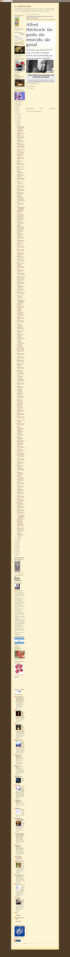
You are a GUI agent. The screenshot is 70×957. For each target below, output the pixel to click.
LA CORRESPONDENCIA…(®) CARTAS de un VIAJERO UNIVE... (20, 208)
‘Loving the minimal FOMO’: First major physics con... (20, 490)
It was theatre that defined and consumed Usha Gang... (20, 380)
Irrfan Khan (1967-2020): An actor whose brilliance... (20, 264)
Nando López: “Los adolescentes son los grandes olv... (20, 534)
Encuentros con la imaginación (19, 801)
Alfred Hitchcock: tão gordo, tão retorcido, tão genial (41, 76)
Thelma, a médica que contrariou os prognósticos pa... (19, 296)
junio (17, 122)
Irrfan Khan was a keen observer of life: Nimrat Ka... (20, 175)
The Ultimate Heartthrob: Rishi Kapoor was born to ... (20, 200)
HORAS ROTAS (18, 710)
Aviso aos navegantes (19, 875)
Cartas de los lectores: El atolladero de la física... (20, 348)
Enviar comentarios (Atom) (36, 111)
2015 (17, 546)
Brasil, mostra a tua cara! (20, 874)
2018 (17, 542)
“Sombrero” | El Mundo (20, 135)
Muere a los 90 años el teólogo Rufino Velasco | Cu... (20, 459)
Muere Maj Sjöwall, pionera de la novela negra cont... (20, 257)
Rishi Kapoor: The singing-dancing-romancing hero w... (20, 197)
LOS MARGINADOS (19, 696)
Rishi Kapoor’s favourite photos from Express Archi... (20, 190)
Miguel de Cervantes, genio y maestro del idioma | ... (20, 141)
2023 (17, 109)
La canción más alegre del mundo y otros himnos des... (20, 293)
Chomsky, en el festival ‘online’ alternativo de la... (20, 250)
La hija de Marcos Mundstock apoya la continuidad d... (20, 473)
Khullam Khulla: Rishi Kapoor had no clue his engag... (20, 193)
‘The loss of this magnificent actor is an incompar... (20, 172)
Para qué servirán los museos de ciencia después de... (19, 404)
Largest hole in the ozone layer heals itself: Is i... (20, 510)
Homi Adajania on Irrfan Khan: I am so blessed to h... (20, 260)
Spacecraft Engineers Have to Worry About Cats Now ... (20, 503)
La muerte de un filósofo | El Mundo (20, 150)
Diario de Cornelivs (19, 724)
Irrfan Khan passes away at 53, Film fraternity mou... (20, 267)
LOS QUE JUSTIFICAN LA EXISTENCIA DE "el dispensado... (20, 127)
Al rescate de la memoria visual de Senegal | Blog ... (20, 411)
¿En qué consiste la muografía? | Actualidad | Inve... (19, 325)
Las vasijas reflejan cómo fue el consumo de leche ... (20, 397)
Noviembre (17, 768)
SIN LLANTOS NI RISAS (22, 822)
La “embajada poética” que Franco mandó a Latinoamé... (20, 223)
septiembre (18, 118)
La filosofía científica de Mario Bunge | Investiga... (20, 364)
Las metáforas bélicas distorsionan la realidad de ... (20, 357)
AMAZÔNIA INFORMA (20, 833)
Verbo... (17, 912)
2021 (17, 112)
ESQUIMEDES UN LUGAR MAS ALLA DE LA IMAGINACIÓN (20, 819)
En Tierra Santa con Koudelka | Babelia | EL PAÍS (20, 443)
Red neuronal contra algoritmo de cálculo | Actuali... (20, 314)
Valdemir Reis (18, 808)
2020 (17, 113)
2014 (17, 547)
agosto (18, 120)
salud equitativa (19, 590)
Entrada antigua (53, 108)
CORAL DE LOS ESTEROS (19, 846)
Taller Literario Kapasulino (18, 898)
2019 (17, 540)
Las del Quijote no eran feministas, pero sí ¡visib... (20, 138)
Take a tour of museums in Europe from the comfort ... (20, 279)
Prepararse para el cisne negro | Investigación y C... (20, 321)
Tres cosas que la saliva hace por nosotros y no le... (20, 247)
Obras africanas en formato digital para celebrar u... (20, 434)
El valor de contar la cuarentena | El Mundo (20, 512)
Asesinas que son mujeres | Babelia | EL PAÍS (20, 441)
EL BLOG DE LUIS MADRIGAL (19, 755)
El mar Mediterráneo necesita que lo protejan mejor (19, 390)
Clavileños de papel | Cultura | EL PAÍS (19, 519)
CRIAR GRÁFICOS (22, 810)
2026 (17, 105)
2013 (17, 548)
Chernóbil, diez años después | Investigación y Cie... (20, 328)
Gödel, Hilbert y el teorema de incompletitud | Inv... (20, 311)
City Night (22, 778)
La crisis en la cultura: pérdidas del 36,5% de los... (20, 525)
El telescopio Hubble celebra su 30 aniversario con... (19, 400)
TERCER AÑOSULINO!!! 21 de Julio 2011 (22, 901)
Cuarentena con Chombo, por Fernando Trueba (20, 228)
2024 (17, 108)
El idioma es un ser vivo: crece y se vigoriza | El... (20, 164)
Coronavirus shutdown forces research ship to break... (20, 373)
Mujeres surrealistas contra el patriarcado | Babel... (20, 453)
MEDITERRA (18, 915)
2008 (17, 555)
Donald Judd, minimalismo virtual (20, 226)
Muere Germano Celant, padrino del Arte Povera (20, 211)
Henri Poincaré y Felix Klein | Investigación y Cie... (20, 361)
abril (17, 125)
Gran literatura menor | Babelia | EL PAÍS (20, 528)
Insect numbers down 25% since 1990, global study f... (19, 377)
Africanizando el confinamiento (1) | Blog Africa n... (19, 431)
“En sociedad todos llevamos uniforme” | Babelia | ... (20, 450)
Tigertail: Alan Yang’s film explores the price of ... (20, 277)
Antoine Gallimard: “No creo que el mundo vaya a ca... (20, 241)
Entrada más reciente (30, 108)
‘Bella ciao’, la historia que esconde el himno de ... (20, 456)
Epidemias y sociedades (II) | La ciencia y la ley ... (20, 351)
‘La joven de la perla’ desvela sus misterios (20, 214)
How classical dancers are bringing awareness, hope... (20, 383)
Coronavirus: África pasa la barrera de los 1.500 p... (20, 417)
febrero (18, 538)
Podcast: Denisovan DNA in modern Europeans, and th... (20, 497)
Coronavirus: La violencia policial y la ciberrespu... (20, 421)
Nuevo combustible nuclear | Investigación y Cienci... (20, 338)
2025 (17, 106)
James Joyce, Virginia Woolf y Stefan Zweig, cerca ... (20, 447)
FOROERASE (18, 785)
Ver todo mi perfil (17, 634)
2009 (17, 554)
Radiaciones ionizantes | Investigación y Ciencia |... (20, 331)
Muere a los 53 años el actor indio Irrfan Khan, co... (20, 219)
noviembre (18, 115)
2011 (17, 551)
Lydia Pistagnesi (18, 884)
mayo (18, 123)
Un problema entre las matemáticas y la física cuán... (20, 318)
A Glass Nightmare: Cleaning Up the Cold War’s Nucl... (20, 286)
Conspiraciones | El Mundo (19, 161)
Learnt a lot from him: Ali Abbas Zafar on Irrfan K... (20, 179)
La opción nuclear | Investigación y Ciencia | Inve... (19, 345)
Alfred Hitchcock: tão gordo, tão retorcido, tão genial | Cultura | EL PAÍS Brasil (40, 19)
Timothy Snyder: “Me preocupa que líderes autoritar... (20, 486)
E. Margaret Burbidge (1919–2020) (19, 371)
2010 (17, 552)
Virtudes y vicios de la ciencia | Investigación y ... (20, 368)
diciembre (18, 114)
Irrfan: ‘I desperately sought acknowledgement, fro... (19, 183)
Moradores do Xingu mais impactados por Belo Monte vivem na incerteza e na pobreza (20, 836)
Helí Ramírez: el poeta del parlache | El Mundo (20, 144)
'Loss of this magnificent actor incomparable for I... (20, 274)
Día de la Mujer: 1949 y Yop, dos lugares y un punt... (20, 414)
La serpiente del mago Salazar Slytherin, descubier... (19, 394)
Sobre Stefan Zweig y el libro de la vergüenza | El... (20, 147)
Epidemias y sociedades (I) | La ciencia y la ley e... (20, 354)
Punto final (17, 802)
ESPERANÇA (22, 863)
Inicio (42, 108)
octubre (18, 117)
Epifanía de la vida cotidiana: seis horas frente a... (20, 231)
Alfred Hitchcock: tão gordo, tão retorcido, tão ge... (20, 203)
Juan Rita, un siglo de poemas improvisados (20, 217)
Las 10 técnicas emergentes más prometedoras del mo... (20, 341)
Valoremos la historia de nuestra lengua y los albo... (20, 158)
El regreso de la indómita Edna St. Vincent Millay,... (20, 463)
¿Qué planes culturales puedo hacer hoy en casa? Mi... (20, 253)
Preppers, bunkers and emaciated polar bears (20, 500)
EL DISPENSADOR (22, 6)
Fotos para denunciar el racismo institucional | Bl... (20, 424)
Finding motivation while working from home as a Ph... (20, 283)
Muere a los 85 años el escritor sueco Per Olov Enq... (20, 483)
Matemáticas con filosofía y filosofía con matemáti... (20, 308)
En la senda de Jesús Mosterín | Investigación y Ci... (20, 304)
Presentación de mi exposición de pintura (19, 858)
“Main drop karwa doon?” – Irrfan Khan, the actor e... (20, 270)
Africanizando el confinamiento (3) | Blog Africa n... (19, 438)
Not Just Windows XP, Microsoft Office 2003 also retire (20, 848)
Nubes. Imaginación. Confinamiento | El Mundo (19, 155)
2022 (17, 110)
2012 (17, 550)
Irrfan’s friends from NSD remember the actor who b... (20, 186)
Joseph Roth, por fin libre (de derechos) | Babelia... (20, 531)
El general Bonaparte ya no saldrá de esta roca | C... (20, 469)
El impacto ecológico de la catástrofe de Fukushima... (20, 335)
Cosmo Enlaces (18, 921)
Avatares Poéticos (19, 856)
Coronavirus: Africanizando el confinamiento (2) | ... (20, 428)
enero (18, 539)
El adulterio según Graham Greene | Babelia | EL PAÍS (19, 522)
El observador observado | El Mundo (20, 134)
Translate (22, 40)
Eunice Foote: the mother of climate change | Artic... (20, 493)
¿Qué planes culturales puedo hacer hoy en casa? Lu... (20, 480)
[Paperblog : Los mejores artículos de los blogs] (17, 692)
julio (17, 121)
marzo (18, 536)
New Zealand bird (19, 501)
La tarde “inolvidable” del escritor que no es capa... (20, 238)
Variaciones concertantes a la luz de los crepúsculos (23, 887)
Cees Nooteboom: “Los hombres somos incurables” (20, 234)
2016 (17, 544)
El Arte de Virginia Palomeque (19, 777)
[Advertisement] (36, 98)
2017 (17, 543)
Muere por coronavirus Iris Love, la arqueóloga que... (20, 466)
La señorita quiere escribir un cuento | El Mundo (20, 152)
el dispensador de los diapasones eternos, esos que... (20, 131)
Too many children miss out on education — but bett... (20, 290)
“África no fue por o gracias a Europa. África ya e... (19, 407)
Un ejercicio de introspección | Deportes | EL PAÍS (20, 476)
